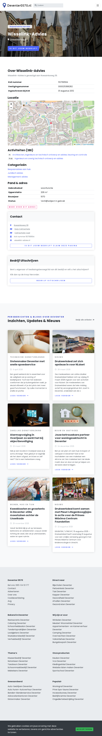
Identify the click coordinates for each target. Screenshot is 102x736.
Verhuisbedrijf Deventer (19, 639)
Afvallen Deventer (61, 601)
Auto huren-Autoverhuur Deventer (25, 689)
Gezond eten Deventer (63, 604)
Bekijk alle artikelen (84, 320)
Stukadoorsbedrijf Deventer (21, 635)
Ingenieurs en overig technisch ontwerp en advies (39, 158)
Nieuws (59, 357)
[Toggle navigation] (98, 5)
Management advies (18, 176)
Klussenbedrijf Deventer (19, 658)
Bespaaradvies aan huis (20, 26)
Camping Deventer (61, 632)
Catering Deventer (17, 623)
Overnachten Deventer (64, 635)
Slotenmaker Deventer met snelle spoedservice (27, 363)
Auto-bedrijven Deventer (20, 686)
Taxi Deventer (59, 591)
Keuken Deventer (61, 658)
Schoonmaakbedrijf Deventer (22, 667)
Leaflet (77, 144)
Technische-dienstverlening (27, 357)
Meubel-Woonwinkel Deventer (67, 623)
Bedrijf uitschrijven (51, 280)
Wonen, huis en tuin (22, 504)
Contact (12, 588)
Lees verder (18, 396)
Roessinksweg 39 (18, 39)
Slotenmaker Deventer (19, 699)
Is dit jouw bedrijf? (23, 48)
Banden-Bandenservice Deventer (24, 692)
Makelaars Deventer (18, 670)
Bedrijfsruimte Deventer (64, 695)
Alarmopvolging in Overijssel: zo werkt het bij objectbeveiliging (26, 438)
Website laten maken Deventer (67, 667)
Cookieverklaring (16, 598)
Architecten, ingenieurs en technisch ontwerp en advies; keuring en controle (49, 154)
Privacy (11, 604)
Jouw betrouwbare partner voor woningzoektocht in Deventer (72, 438)
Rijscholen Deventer (62, 585)
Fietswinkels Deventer (63, 588)
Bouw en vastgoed (66, 430)
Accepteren (84, 729)
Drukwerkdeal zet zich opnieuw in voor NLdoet (70, 363)
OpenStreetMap (88, 144)
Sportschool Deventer (63, 670)
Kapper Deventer (61, 594)
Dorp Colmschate (22, 229)
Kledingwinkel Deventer (64, 664)
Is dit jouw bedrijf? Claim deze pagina (51, 246)
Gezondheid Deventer (63, 598)
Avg (9, 601)
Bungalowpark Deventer (64, 642)
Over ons (12, 594)
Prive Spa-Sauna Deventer (65, 689)
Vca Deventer (59, 661)
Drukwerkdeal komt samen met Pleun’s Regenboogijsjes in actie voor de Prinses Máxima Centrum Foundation (73, 515)
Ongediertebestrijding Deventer (68, 699)
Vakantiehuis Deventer (63, 639)
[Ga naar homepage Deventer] (16, 5)
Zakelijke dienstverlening (25, 430)
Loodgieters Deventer (18, 632)
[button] (51, 123)
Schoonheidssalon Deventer (21, 626)
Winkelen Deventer (61, 620)
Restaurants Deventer (18, 620)
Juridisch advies (15, 173)
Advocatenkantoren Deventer (22, 695)
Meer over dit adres (22, 207)
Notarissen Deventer (18, 661)
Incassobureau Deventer (64, 692)
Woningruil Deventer (62, 686)
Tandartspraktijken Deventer (22, 629)
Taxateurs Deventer (17, 664)
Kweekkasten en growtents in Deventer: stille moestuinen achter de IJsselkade (27, 513)
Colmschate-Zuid (22, 233)
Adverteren (13, 591)
